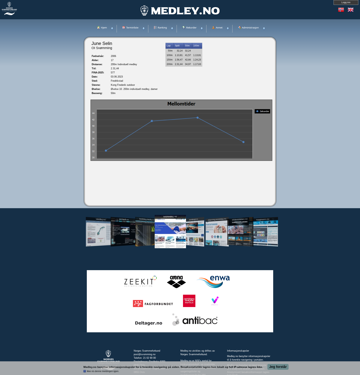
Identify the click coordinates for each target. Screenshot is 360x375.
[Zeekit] (140, 288)
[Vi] (214, 307)
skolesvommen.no (240, 219)
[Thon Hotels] (189, 307)
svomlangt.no (193, 219)
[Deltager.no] (148, 325)
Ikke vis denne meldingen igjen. (103, 371)
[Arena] (176, 288)
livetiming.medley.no (146, 219)
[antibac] (194, 325)
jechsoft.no (124, 219)
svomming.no (170, 216)
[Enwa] (213, 288)
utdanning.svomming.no (217, 219)
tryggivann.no (262, 219)
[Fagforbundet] (153, 307)
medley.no (101, 219)
